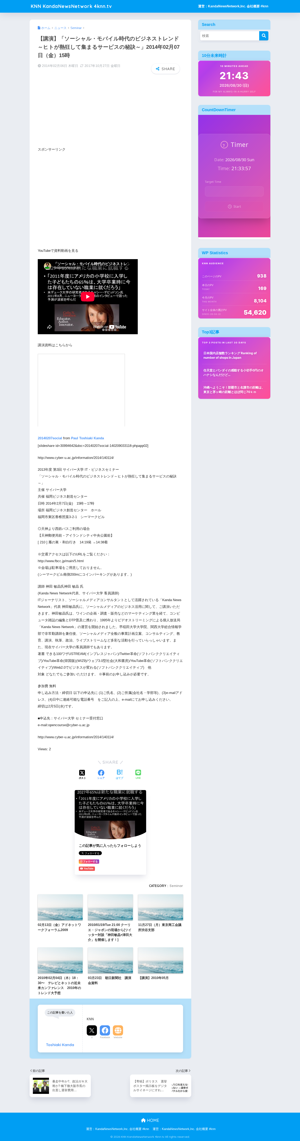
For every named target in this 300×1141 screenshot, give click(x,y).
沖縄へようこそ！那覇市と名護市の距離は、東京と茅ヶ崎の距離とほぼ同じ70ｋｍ (234, 389)
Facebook (105, 1037)
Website (118, 1037)
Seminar (176, 886)
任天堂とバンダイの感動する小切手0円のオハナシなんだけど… (233, 372)
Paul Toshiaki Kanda (87, 438)
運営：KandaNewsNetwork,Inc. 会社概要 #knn (233, 6)
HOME (152, 1120)
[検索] (263, 35)
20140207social (50, 438)
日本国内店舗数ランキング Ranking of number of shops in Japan (230, 355)
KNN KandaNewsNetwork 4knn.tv (71, 6)
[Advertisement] (110, 109)
